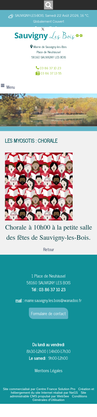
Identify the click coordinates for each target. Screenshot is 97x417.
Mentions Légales (48, 370)
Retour (48, 249)
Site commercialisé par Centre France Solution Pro (39, 389)
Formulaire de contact (48, 313)
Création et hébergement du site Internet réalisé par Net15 (52, 390)
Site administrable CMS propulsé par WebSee (48, 394)
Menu (11, 87)
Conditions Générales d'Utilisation (59, 398)
